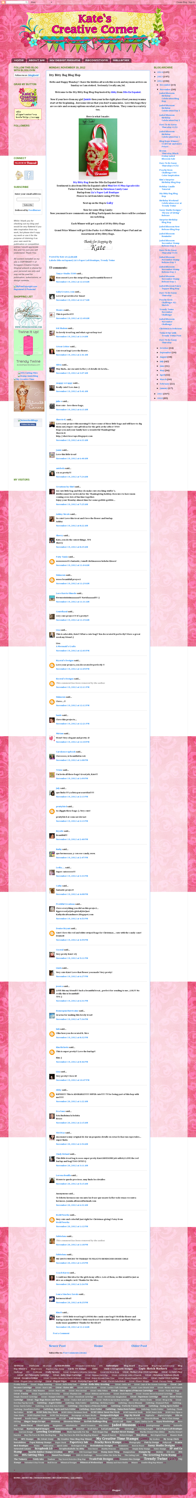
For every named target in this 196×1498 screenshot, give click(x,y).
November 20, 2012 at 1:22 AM (72, 1101)
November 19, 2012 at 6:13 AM (72, 410)
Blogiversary (36, 1369)
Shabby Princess (109, 1449)
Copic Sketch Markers (153, 1368)
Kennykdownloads (64, 1429)
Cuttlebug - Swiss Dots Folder (121, 1409)
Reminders (123, 1446)
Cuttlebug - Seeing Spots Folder (164, 1406)
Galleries (121, 60)
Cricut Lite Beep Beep (109, 1372)
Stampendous (129, 1452)
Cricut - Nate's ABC (57, 1391)
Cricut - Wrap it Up (164, 1400)
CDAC (95, 1369)
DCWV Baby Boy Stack (47, 1412)
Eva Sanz (60, 1111)
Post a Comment (61, 1333)
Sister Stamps (160, 1449)
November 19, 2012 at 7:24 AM (72, 477)
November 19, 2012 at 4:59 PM (72, 940)
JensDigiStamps (153, 1426)
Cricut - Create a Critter (26, 1378)
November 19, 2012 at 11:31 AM (72, 602)
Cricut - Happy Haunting (41, 1384)
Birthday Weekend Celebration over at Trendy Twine (170, 203)
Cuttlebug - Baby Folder (76, 1403)
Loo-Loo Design (25, 1432)
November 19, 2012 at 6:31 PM (72, 1001)
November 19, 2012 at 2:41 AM (72, 355)
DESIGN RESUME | (43, 1478)
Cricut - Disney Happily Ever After (132, 1378)
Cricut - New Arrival (78, 1391)
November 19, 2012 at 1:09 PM (72, 778)
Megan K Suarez (109, 1435)
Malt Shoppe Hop (100, 1432)
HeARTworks (62, 1215)
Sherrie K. (61, 420)
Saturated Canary (22, 1449)
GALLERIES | (77, 1478)
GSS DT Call (118, 1422)
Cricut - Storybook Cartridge (80, 1397)
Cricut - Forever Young (162, 1381)
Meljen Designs (126, 1435)
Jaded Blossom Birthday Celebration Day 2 (169, 118)
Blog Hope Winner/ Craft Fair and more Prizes (170, 144)
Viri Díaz (60, 1133)
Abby (58, 1090)
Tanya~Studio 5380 (66, 274)
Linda (59, 968)
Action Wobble (62, 1366)
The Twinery (20, 1459)
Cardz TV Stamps (77, 1369)
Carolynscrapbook (65, 752)
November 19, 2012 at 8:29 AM (72, 547)
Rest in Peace (138, 1446)
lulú (58, 1029)
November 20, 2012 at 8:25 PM (72, 1303)
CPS (27, 1372)
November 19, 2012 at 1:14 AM (72, 337)
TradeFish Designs (101, 1459)
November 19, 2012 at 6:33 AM (72, 440)
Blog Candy (143, 1366)
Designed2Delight (109, 1415)
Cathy (59, 886)
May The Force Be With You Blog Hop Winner (79, 1435)
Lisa (58, 630)
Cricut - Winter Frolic (142, 1400)
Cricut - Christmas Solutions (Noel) (162, 1375)
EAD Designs (75, 1418)
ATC (101, 1366)
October (164, 348)
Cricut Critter (63, 347)
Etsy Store (104, 1418)
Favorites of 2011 (133, 1418)
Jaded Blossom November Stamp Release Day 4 (169, 243)
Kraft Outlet (93, 1429)
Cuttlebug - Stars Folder (90, 1409)
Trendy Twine (107, 260)
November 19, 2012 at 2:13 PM (72, 797)
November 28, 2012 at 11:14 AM (72, 1327)
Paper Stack (60, 1443)
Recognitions (96, 60)
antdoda (60, 468)
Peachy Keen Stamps (108, 1442)
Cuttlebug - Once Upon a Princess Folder (87, 1406)
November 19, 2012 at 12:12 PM (72, 705)
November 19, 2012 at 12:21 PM (72, 724)
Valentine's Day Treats (34, 1463)
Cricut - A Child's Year (172, 1372)
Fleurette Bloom (152, 1418)
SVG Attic (171, 1452)
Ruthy (59, 849)
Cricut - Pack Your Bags (169, 1391)
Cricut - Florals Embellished (113, 1381)
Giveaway (55, 1422)
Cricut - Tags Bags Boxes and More (43, 1400)
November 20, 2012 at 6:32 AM (72, 1205)
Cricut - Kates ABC (64, 1388)
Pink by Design (151, 1443)
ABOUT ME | (28, 1478)
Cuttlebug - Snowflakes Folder (27, 1409)
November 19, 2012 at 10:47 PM (72, 1080)
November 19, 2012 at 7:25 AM (72, 504)
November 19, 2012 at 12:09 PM (72, 669)
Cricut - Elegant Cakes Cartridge (28, 1381)
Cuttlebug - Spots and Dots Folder (59, 1409)
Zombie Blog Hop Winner (152, 1463)
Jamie (59, 450)
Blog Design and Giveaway (163, 1366)
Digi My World (132, 1415)
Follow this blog (28, 424)
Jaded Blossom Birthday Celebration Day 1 (169, 134)
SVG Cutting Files (33, 1455)
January (164, 388)
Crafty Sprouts (52, 1372)
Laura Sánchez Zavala (67, 1294)
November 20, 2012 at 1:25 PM (72, 1263)
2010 (160, 398)
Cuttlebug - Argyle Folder (49, 1403)
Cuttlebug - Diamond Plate (157, 1403)
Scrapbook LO (43, 1448)
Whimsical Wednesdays (91, 1463)
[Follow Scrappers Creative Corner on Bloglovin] (27, 77)
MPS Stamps (27, 1439)
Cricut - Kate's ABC (44, 1388)
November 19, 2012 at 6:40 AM (72, 459)
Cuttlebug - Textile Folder (152, 1409)
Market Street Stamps (123, 1432)
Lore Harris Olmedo (66, 593)
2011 (160, 394)
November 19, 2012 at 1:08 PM (72, 760)
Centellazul (61, 612)
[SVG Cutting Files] (28, 373)
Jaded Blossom (124, 1425)
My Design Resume (65, 60)
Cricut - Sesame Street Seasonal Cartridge (154, 1394)
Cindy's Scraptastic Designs (118, 1369)
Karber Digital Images (38, 1429)
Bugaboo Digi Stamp (55, 1369)
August (163, 357)
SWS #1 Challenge (84, 1455)
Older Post (139, 1346)
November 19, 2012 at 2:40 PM (72, 839)
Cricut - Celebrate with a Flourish (126, 1375)
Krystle (59, 831)
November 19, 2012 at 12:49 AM (72, 318)
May (162, 370)
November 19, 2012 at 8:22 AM (72, 526)
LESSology (129, 1429)
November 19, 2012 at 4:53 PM (72, 919)
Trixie (59, 770)
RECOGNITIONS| (61, 1478)
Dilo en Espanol (65, 260)
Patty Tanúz (62, 557)
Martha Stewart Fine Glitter (152, 1432)
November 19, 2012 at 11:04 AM (72, 565)
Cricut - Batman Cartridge (96, 1375)
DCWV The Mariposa (59, 1415)
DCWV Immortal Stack (132, 1412)
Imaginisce (57, 1426)
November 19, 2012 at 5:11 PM (72, 958)
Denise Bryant (63, 928)
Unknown (60, 575)
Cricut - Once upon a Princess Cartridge (132, 1391)
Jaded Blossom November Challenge (167, 322)
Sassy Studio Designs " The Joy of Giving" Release (170, 213)
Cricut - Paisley (21, 1394)
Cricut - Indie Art (122, 1384)
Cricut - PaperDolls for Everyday (46, 1394)
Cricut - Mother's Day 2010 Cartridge (140, 1372)
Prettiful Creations (65, 904)
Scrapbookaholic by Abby (71, 1449)
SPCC (71, 1452)
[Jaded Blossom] (28, 328)
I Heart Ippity (43, 1426)
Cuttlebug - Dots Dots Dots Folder (50, 1406)
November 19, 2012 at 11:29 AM (72, 584)
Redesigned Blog (78, 1446)
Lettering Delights (145, 1429)
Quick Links (62, 1446)
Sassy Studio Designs (161, 1445)
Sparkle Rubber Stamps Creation (45, 1452)
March (163, 379)
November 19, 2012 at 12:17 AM (72, 300)
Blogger (116, 1490)
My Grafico (154, 1439)
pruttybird (61, 807)
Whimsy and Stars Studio (117, 1463)
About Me (37, 60)
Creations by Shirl (65, 487)
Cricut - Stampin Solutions (52, 1397)
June (162, 366)
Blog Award (129, 1366)
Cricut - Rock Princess (123, 1394)
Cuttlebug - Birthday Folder (102, 1403)
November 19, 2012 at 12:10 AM (72, 282)
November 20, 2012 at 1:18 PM (72, 1245)
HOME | (18, 1478)
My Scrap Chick (171, 1439)
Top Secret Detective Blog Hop (72, 1459)
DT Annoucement (48, 1418)
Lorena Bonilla (63, 1175)
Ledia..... (60, 868)
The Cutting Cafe (132, 1455)
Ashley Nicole (63, 514)
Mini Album (141, 1435)
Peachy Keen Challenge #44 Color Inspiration (169, 173)
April (162, 375)
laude (59, 715)
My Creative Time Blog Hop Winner (75, 1439)
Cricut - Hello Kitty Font (66, 1384)
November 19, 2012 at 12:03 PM (72, 651)
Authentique (112, 1366)
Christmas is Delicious (170, 329)
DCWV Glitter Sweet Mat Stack (105, 1412)
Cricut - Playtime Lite (72, 1394)
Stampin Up (144, 1452)
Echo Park (91, 1418)
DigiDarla (150, 1415)
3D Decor (19, 1366)
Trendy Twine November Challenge (166, 312)
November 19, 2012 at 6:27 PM (72, 976)
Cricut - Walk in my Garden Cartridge (112, 1400)
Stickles (159, 1452)
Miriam (59, 734)
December (165, 85)
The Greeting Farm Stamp (159, 1455)
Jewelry (166, 1426)
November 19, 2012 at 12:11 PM (72, 687)
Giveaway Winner (72, 1422)
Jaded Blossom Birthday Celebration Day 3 (169, 108)
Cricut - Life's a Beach (87, 1388)
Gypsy (128, 1422)
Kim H (59, 1312)
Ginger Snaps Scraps (34, 1421)
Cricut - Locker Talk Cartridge (113, 1388)
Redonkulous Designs (101, 1446)
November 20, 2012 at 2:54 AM (72, 1144)
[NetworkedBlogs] (28, 420)
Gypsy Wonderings (165, 1422)
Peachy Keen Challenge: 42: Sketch (167, 302)
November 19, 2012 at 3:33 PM (72, 876)
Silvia (59, 365)
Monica (60, 310)
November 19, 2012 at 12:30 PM (72, 742)
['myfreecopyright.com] (28, 289)
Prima (36, 1446)
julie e (59, 401)
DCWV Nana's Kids (154, 1412)
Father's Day (117, 1418)
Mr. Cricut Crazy (45, 1439)
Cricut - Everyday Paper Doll (83, 1381)
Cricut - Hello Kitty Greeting (95, 1384)
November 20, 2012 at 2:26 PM (72, 1284)
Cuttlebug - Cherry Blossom (130, 1403)
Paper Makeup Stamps (40, 1443)
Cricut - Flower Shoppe (139, 1381)
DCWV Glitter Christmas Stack (74, 1412)
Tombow (51, 1459)
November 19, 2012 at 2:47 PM (72, 858)
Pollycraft (167, 1443)
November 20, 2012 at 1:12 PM (72, 1226)
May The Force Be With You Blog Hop (40, 1435)
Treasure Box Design (130, 1459)
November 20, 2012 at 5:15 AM (72, 1184)
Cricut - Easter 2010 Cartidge (165, 1378)
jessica (59, 986)
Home (19, 60)
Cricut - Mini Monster (35, 1391)
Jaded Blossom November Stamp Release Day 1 (169, 279)
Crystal (59, 950)
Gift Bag (17, 1422)
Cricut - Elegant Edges (56, 1381)
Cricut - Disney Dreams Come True (100, 1378)
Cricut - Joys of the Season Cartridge (150, 1384)
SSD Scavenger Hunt (88, 1452)
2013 (160, 77)
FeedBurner (35, 210)
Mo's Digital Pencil (159, 1435)
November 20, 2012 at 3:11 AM (72, 1166)
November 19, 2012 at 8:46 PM (72, 1062)
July (58, 788)
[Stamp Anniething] (28, 376)
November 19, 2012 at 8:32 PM (72, 1037)
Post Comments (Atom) (75, 1353)
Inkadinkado (71, 1426)
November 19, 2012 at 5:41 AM (72, 391)
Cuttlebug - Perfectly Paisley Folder (128, 1406)
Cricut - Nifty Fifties (98, 1391)
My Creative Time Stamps (117, 1438)
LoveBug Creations (48, 1432)
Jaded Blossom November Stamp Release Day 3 (169, 260)
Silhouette (124, 1449)
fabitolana (61, 1236)
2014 (160, 72)
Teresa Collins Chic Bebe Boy (108, 1455)
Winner (134, 1463)
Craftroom (37, 1372)
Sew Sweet (93, 1449)
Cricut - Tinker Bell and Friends (78, 1400)
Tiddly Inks (38, 1459)
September (166, 353)
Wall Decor (52, 1463)
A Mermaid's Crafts (66, 646)
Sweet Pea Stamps (61, 1455)
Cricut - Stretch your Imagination (111, 1397)
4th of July (47, 1366)
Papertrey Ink (79, 1442)
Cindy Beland (62, 1154)
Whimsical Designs (69, 1463)
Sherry (59, 536)
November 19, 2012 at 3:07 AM (72, 373)
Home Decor (27, 1426)
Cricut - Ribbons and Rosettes (97, 1394)
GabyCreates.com (65, 292)
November (165, 89)
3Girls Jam (34, 1366)
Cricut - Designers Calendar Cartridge (79, 1372)
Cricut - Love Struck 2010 (142, 1388)
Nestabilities (20, 1443)
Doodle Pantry (31, 1418)
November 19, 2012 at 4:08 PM (72, 894)
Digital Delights (165, 1415)
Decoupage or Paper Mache (84, 1415)
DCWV (30, 1412)
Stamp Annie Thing (110, 1452)
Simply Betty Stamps (141, 1449)
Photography (134, 1443)
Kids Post (80, 1429)
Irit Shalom (61, 328)
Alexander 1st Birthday (86, 1366)
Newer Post (57, 1346)
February (165, 384)
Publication (48, 1446)
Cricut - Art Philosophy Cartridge (33, 1375)
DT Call (62, 1418)
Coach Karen (62, 1273)
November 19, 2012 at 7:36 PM (72, 1019)
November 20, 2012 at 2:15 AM (72, 1123)
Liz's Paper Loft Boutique (86, 260)
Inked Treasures (88, 1426)
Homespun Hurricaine (67, 1011)
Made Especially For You (78, 1432)
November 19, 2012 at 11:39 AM (72, 620)
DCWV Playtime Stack (37, 1415)
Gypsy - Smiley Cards (144, 1422)
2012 (160, 81)
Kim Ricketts (62, 1047)
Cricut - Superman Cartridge (144, 1397)
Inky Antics (103, 1426)
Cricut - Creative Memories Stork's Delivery (62, 1378)
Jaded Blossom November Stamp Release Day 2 (169, 269)
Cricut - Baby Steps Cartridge (67, 1375)
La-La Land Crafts (110, 1429)
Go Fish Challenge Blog (95, 1421)
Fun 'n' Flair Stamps (170, 1418)
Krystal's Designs (65, 661)
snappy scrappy (64, 383)
